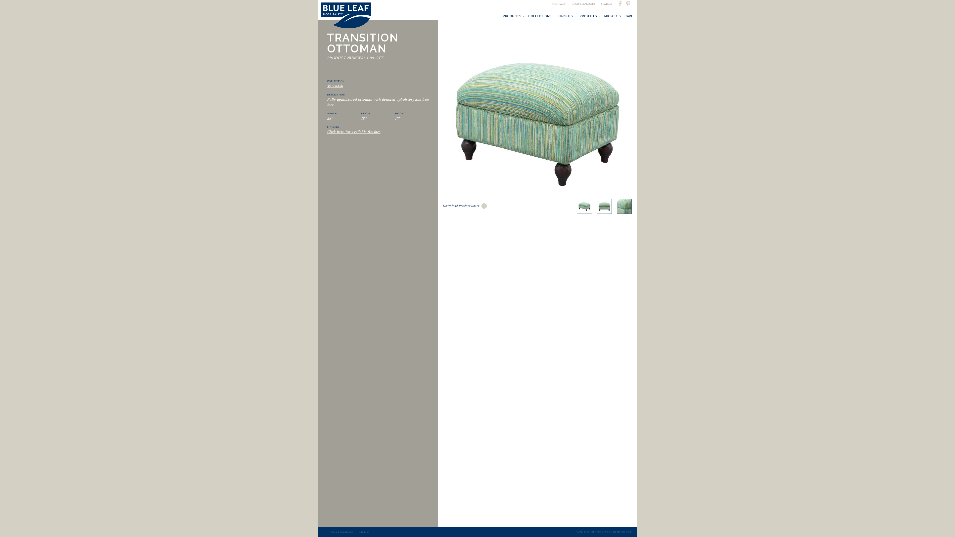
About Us (612, 16)
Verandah (335, 86)
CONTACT (559, 4)
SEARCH (606, 4)
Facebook (620, 3)
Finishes (566, 16)
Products (512, 16)
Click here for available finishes (354, 131)
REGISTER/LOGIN (583, 4)
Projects (588, 16)
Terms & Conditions (341, 532)
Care (628, 16)
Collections (539, 16)
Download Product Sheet (461, 206)
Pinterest (628, 3)
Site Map (364, 532)
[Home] (346, 16)
